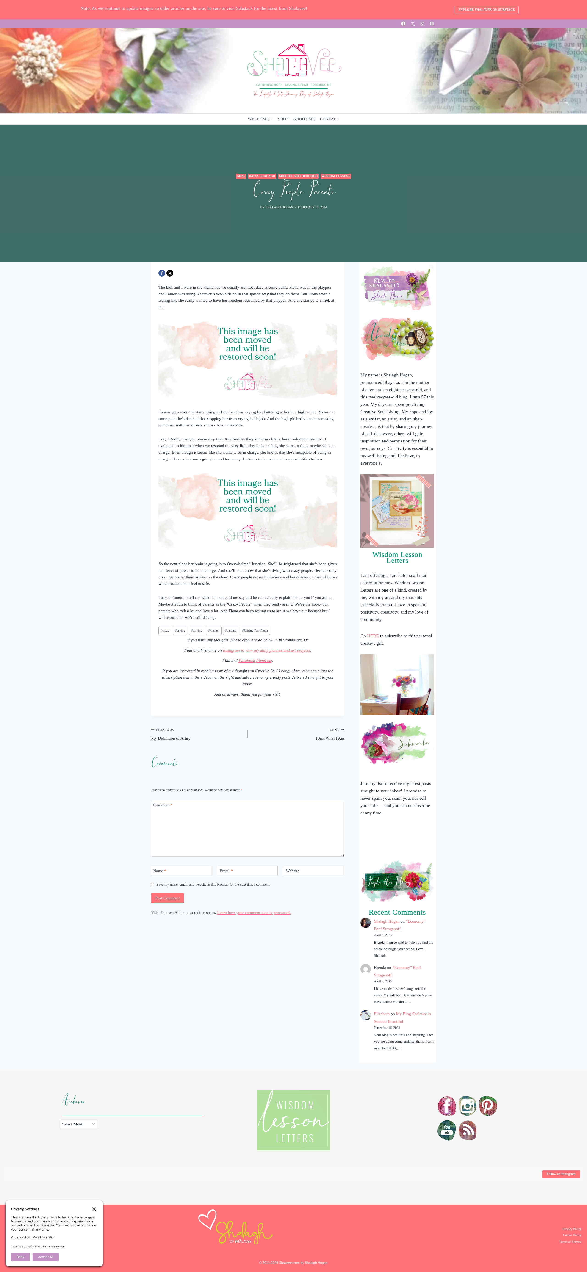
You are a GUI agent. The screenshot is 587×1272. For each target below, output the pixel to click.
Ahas (241, 176)
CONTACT (329, 119)
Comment (163, 805)
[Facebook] (403, 23)
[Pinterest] (432, 23)
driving (196, 630)
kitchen (213, 630)
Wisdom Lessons (335, 176)
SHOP (283, 119)
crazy (165, 630)
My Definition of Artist (170, 734)
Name (159, 870)
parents (230, 630)
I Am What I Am (330, 734)
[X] (413, 23)
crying (180, 630)
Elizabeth (382, 1014)
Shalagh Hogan (386, 921)
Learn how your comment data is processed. (254, 912)
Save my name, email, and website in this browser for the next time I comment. (213, 884)
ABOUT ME (304, 119)
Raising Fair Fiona (255, 630)
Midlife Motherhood (298, 176)
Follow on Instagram (561, 1174)
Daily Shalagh (262, 176)
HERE (373, 635)
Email (226, 870)
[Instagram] (422, 23)
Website (292, 870)
